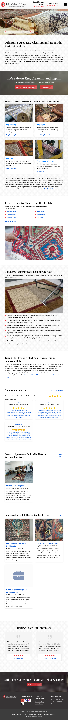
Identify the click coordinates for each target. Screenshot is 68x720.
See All (60, 455)
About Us (24, 711)
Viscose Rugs (11, 217)
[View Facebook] (26, 700)
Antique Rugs (11, 211)
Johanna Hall (18, 658)
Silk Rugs (40, 217)
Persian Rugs (41, 214)
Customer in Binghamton (16, 486)
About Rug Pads (11, 168)
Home (8, 32)
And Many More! (10, 221)
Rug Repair (41, 125)
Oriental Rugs (11, 214)
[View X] (22, 704)
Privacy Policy (33, 711)
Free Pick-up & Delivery (27, 86)
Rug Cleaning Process (13, 135)
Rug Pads (9, 158)
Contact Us (40, 7)
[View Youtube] (22, 700)
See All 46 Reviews (57, 390)
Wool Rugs (40, 211)
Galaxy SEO (38, 717)
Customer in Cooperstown (48, 543)
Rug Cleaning (11, 125)
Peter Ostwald (50, 658)
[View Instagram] (29, 700)
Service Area (17, 32)
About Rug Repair (43, 135)
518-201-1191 (53, 6)
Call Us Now (47, 86)
